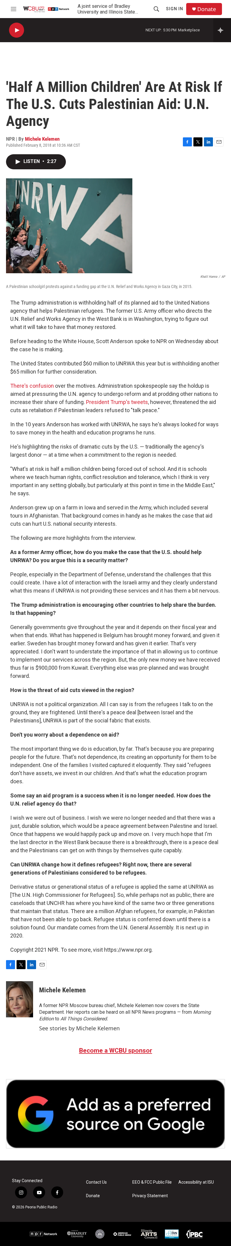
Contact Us (96, 1182)
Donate (206, 9)
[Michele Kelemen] (19, 999)
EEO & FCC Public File (152, 1182)
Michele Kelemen (42, 139)
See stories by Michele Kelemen (79, 1028)
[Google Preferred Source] (115, 1113)
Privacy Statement (150, 1196)
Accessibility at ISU (196, 1182)
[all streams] (222, 30)
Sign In (174, 8)
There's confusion (32, 386)
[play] (16, 30)
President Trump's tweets (117, 402)
